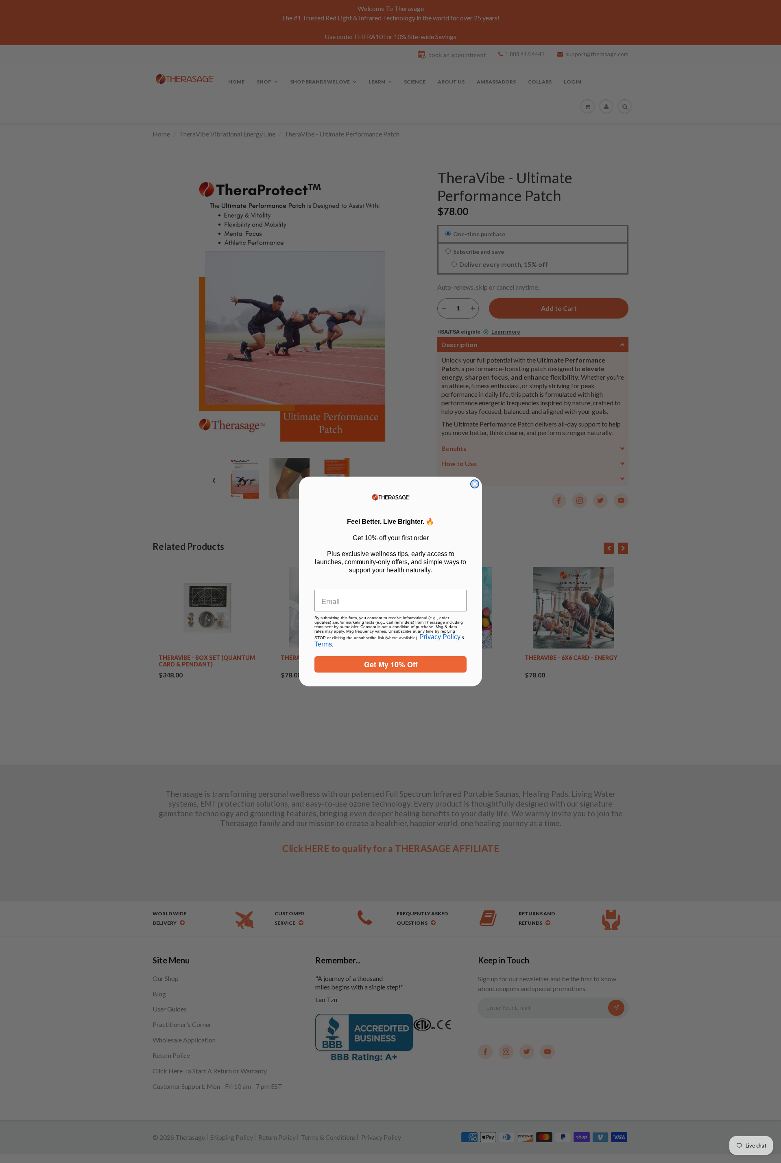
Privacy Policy (439, 636)
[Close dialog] (475, 484)
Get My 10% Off (390, 664)
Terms (323, 644)
